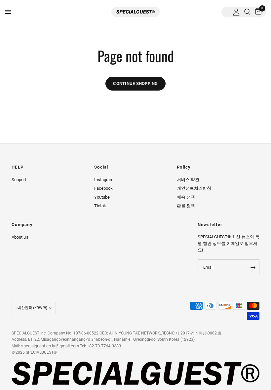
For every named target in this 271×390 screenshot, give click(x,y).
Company (22, 225)
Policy (184, 167)
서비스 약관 (188, 179)
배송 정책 (186, 197)
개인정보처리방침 (194, 188)
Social (101, 167)
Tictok (100, 205)
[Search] (247, 12)
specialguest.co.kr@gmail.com (50, 345)
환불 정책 (186, 205)
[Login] (236, 12)
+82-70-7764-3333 (104, 345)
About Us (20, 237)
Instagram (103, 179)
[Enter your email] (252, 267)
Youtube (102, 197)
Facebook (103, 188)
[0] (257, 12)
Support (19, 179)
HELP (17, 167)
